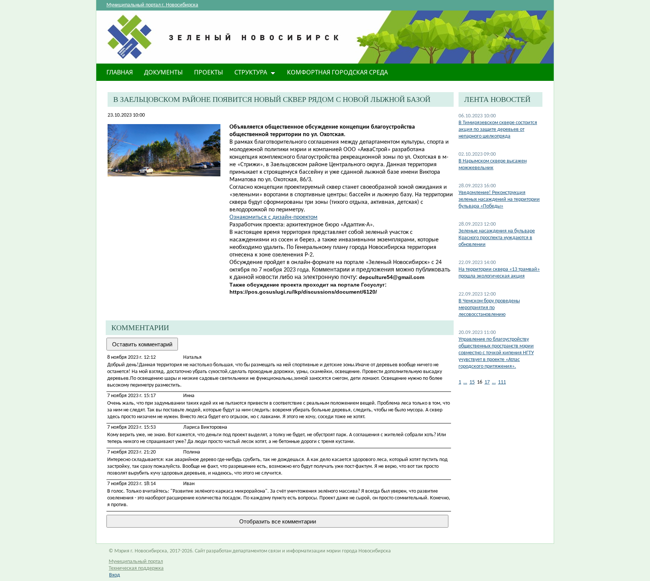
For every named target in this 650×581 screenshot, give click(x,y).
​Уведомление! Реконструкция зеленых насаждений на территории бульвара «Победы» (499, 199)
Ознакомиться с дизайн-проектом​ (273, 217)
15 (472, 382)
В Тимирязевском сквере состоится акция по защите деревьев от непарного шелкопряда (498, 129)
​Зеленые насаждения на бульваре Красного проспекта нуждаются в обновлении (497, 237)
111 (502, 382)
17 (487, 382)
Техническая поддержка (136, 568)
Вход (114, 575)
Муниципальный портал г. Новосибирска (152, 5)
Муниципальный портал (136, 561)
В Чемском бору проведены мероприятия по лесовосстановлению (489, 307)
